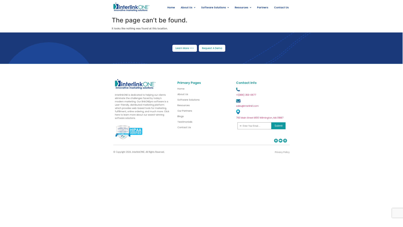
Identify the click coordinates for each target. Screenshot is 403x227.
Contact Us (281, 7)
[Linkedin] (285, 141)
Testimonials (184, 122)
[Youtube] (280, 141)
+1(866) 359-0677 (246, 94)
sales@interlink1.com (247, 106)
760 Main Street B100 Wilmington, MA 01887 (260, 117)
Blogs (180, 116)
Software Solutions (213, 7)
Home (171, 7)
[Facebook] (276, 141)
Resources (241, 7)
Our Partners (184, 111)
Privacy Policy (282, 152)
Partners (262, 7)
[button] (188, 7)
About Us (186, 7)
